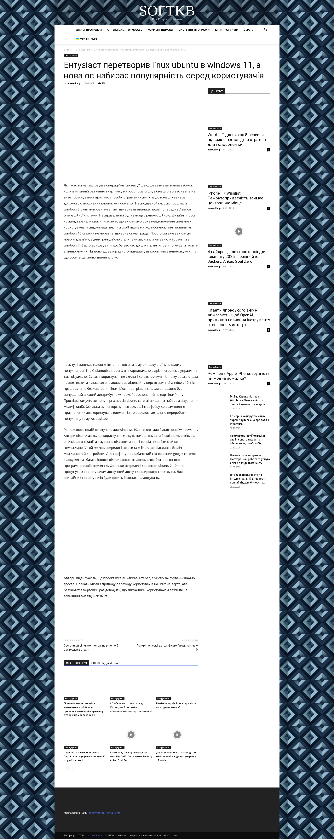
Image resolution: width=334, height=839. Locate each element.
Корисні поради (160, 30)
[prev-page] (66, 768)
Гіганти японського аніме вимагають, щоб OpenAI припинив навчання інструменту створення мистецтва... (239, 317)
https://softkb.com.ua (96, 835)
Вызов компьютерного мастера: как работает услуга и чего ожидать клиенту (250, 459)
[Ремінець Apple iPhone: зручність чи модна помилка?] (177, 685)
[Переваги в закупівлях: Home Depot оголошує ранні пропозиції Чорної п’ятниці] (85, 734)
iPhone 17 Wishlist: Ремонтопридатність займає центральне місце (235, 198)
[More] (139, 92)
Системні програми (194, 30)
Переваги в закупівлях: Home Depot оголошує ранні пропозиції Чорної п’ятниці (84, 756)
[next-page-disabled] (72, 768)
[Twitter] (85, 92)
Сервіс (248, 30)
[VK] (76, 92)
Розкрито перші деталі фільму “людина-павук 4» (167, 647)
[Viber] (94, 92)
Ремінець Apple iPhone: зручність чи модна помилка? (239, 376)
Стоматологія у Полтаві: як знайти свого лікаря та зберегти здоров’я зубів (248, 439)
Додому (68, 49)
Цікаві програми (89, 30)
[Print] (130, 92)
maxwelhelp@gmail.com (105, 813)
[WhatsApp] (112, 92)
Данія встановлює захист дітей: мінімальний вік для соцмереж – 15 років (176, 756)
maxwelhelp (73, 83)
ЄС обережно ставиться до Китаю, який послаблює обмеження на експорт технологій (131, 707)
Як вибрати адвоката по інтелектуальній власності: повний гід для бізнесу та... (248, 478)
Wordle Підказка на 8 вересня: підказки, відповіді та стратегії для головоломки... (237, 139)
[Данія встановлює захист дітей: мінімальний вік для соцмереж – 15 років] (177, 734)
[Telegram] (103, 92)
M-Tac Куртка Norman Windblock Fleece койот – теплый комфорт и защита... (249, 400)
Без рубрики (83, 49)
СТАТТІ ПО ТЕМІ (76, 663)
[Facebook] (68, 92)
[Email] (121, 92)
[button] (265, 30)
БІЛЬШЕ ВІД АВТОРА (104, 663)
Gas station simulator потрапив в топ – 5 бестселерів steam (91, 647)
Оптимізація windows (124, 30)
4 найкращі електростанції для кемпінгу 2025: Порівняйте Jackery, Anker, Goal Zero (131, 756)
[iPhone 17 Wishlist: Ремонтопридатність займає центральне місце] (239, 172)
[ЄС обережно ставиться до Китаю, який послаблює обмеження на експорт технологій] (131, 685)
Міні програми (226, 30)
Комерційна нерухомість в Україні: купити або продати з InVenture (249, 420)
